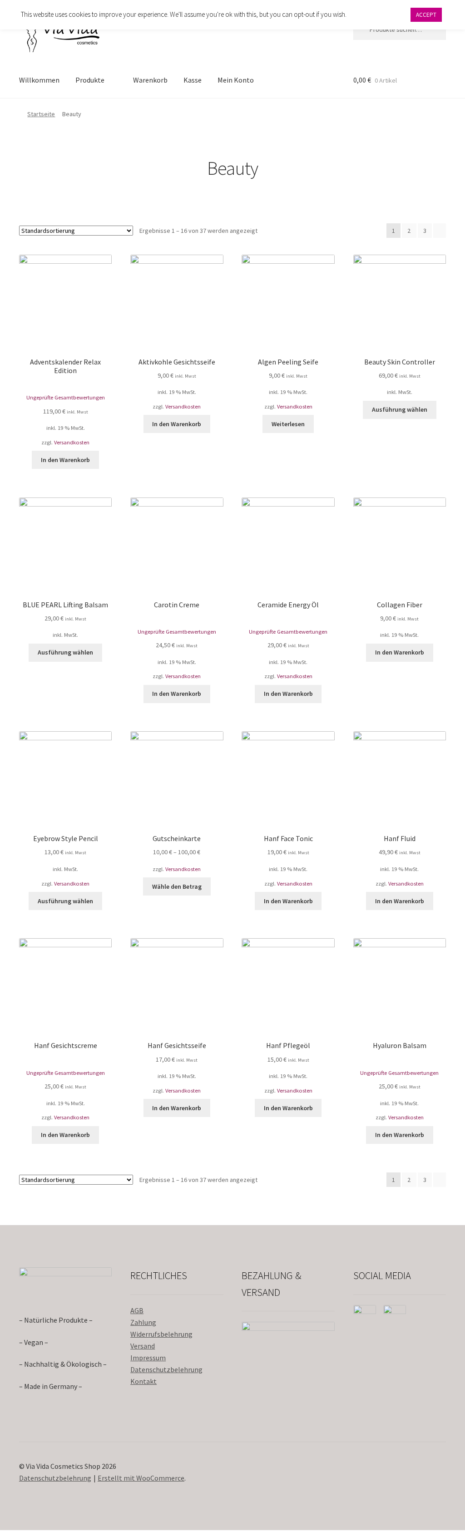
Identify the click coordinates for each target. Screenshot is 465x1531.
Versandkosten (71, 442)
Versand (142, 1345)
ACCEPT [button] (426, 15)
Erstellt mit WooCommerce (141, 1477)
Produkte (89, 79)
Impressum (148, 1357)
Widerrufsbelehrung (161, 1334)
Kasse (192, 79)
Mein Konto (236, 79)
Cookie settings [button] (378, 14)
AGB (136, 1310)
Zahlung (143, 1322)
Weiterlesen (288, 424)
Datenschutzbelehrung (166, 1369)
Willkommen (39, 79)
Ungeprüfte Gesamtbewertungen (65, 397)
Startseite (41, 114)
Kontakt (143, 1381)
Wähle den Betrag (177, 886)
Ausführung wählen (399, 409)
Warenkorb (150, 79)
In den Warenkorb (65, 460)
